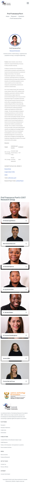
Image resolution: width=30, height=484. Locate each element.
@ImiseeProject (20, 180)
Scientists (21, 16)
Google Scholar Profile (10, 172)
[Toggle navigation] (27, 3)
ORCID (6, 175)
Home (7, 16)
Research (14, 16)
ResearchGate (8, 169)
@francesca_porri (12, 177)
